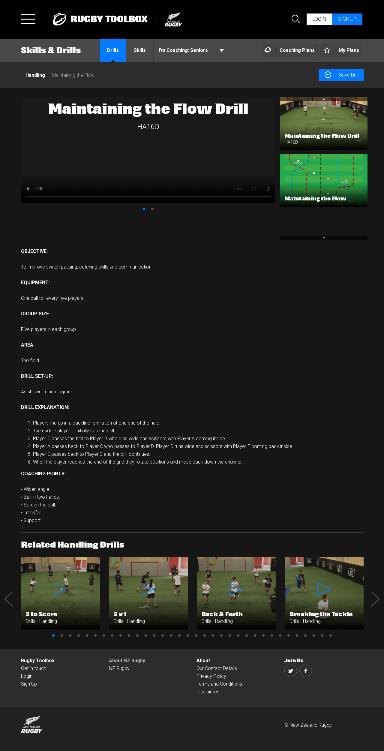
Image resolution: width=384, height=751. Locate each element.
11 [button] (137, 635)
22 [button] (230, 635)
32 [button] (314, 635)
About (203, 660)
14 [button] (162, 635)
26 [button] (263, 635)
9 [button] (120, 635)
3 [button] (70, 635)
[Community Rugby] (170, 18)
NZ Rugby (119, 668)
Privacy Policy (211, 676)
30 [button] (297, 635)
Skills (140, 50)
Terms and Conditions (219, 684)
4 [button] (78, 635)
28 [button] (280, 635)
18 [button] (196, 635)
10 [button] (129, 635)
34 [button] (330, 635)
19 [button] (204, 635)
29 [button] (288, 635)
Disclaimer (207, 692)
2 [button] (152, 209)
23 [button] (238, 635)
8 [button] (112, 635)
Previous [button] (8, 599)
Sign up (347, 19)
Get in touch (33, 668)
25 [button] (255, 635)
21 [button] (221, 635)
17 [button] (188, 635)
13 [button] (154, 635)
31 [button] (305, 635)
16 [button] (179, 635)
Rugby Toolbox (37, 660)
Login (319, 19)
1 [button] (144, 209)
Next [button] (375, 599)
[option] (148, 150)
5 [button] (87, 635)
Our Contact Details (216, 668)
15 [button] (171, 635)
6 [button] (95, 635)
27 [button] (272, 635)
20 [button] (213, 635)
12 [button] (146, 635)
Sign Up (29, 684)
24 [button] (246, 635)
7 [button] (104, 635)
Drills (113, 50)
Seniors (184, 50)
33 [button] (322, 635)
